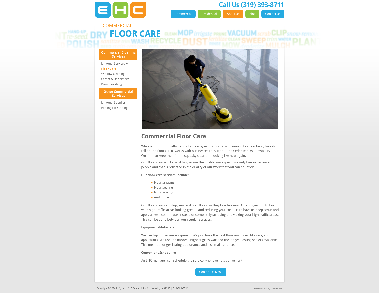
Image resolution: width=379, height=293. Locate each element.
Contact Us (272, 14)
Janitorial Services (113, 63)
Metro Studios (276, 289)
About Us (233, 14)
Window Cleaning (113, 74)
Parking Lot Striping (114, 108)
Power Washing (111, 84)
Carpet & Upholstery (115, 79)
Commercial (183, 14)
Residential (209, 14)
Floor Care (108, 69)
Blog (252, 14)
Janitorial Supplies (113, 102)
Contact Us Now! (210, 272)
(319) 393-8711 (262, 5)
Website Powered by (261, 289)
